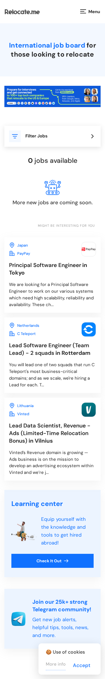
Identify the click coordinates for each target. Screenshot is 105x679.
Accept (81, 665)
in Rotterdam (49, 349)
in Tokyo (48, 268)
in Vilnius (49, 433)
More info (56, 664)
